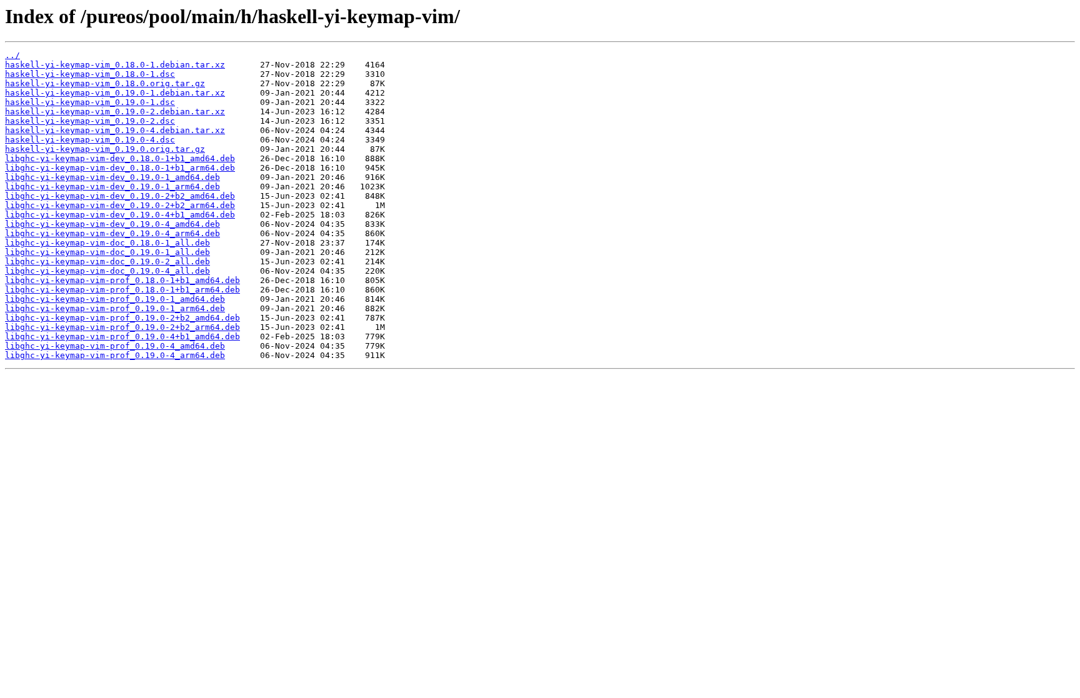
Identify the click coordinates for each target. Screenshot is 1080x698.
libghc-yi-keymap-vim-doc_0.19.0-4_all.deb (107, 271)
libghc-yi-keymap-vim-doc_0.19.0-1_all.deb (107, 252)
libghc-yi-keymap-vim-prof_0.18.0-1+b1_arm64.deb (122, 289)
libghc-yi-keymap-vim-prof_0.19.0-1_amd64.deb (115, 299)
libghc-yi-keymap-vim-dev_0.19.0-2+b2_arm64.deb (120, 205)
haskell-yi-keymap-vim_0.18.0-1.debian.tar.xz (115, 64)
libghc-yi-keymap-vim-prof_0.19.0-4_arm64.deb (115, 355)
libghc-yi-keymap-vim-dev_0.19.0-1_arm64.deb (112, 186)
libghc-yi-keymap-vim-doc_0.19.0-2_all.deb (107, 261)
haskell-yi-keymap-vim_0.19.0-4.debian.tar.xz (115, 130)
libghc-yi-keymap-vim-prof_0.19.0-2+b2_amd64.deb (122, 317)
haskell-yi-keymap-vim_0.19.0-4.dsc (90, 139)
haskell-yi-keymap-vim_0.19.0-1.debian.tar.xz (115, 92)
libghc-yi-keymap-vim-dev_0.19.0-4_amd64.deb (112, 224)
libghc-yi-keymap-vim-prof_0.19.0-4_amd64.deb (115, 346)
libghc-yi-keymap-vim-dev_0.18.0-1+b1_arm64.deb (120, 167)
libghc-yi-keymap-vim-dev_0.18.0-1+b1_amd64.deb (120, 158)
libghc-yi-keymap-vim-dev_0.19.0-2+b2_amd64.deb (120, 196)
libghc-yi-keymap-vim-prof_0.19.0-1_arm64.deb (115, 308)
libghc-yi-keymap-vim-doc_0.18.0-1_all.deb (107, 242)
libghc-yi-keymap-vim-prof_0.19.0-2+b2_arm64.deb (122, 327)
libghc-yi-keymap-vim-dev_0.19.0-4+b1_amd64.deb (120, 214)
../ (12, 55)
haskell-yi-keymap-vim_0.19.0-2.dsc (90, 121)
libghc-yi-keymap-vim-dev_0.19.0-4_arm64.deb (112, 233)
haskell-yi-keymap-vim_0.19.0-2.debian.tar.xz (115, 111)
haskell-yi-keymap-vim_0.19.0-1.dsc (90, 102)
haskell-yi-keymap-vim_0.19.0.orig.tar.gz (105, 149)
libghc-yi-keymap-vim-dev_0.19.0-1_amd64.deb (112, 177)
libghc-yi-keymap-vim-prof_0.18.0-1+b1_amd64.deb (122, 280)
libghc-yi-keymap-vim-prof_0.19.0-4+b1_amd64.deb (122, 336)
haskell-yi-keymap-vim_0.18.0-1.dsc (90, 74)
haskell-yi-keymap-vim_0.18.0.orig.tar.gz (105, 83)
